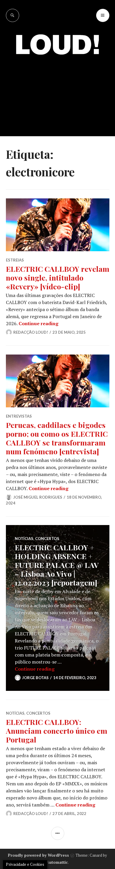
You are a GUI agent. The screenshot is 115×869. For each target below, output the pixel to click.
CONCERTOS (47, 538)
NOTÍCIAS (24, 538)
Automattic (57, 862)
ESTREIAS (15, 260)
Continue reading (38, 323)
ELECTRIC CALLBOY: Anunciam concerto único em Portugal (56, 730)
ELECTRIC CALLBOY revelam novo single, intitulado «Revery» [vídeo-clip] (57, 277)
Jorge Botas (35, 677)
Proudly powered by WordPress (38, 855)
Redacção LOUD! (30, 332)
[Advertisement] (57, 91)
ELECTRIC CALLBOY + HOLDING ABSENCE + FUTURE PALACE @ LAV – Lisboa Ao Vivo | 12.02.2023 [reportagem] (57, 564)
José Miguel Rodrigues (37, 497)
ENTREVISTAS (19, 416)
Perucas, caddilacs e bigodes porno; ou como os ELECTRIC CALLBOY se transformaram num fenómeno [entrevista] (57, 438)
